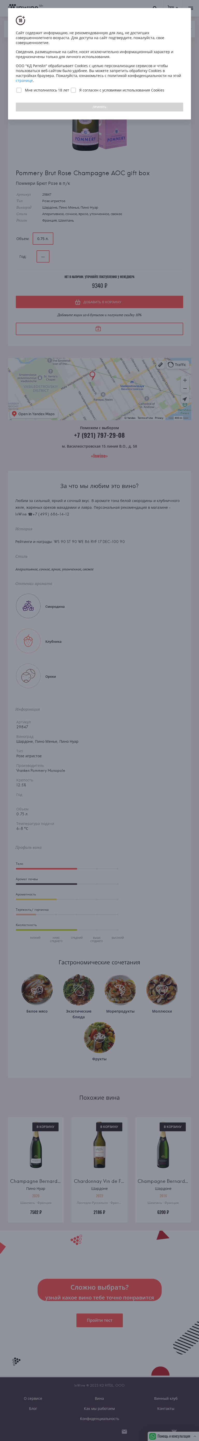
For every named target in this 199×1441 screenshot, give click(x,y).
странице (24, 80)
